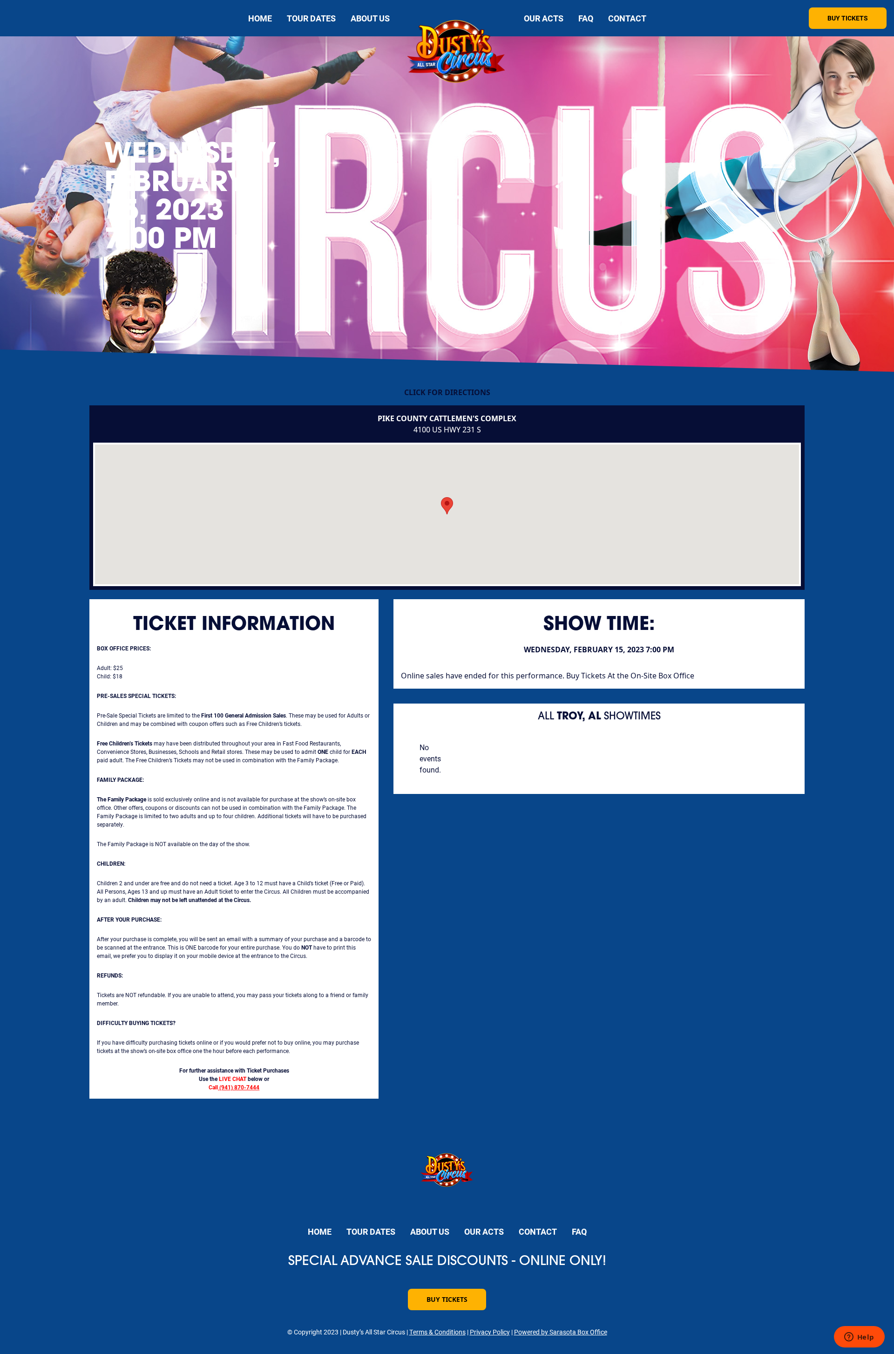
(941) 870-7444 (239, 1087)
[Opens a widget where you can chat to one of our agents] (859, 1337)
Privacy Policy (490, 1331)
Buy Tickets (847, 18)
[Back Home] (457, 53)
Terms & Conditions (437, 1331)
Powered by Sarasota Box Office (560, 1331)
